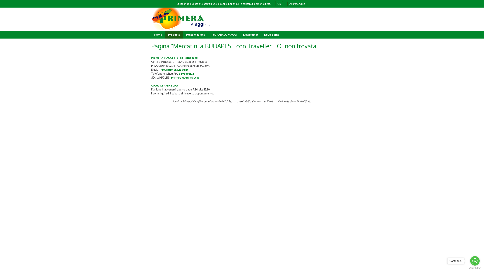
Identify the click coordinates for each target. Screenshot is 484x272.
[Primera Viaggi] (182, 29)
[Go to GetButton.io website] (475, 268)
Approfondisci (297, 3)
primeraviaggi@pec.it (185, 77)
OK (279, 3)
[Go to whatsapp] (475, 261)
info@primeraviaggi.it (174, 69)
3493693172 (186, 73)
